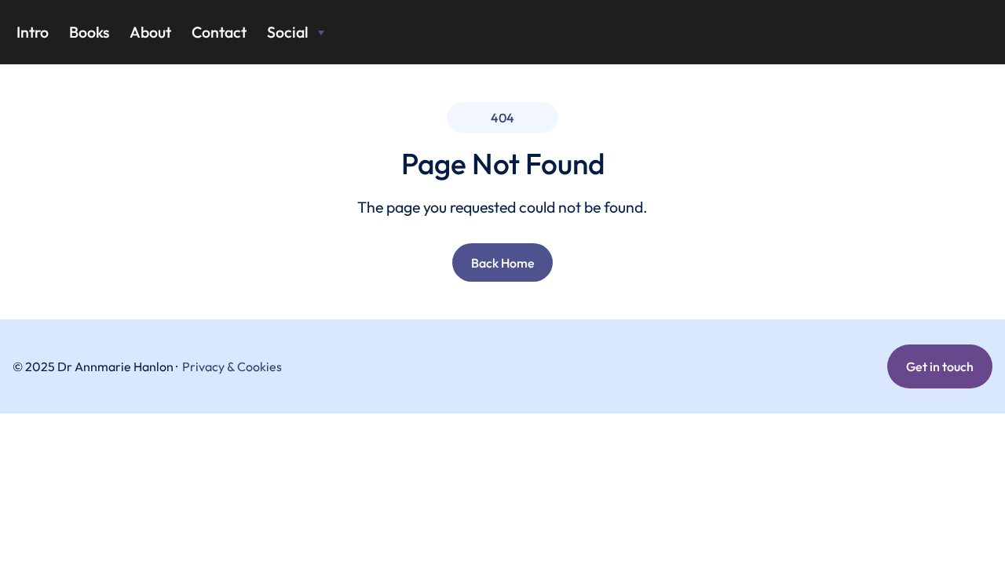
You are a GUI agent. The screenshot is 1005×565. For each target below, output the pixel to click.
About (150, 32)
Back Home (503, 263)
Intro (32, 32)
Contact (219, 32)
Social (288, 32)
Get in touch (940, 366)
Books (89, 32)
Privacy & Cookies (232, 366)
